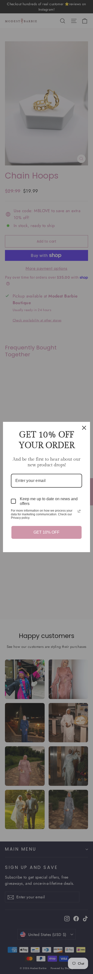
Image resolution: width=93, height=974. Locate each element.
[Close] (84, 428)
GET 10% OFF (46, 532)
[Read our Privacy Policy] (79, 511)
